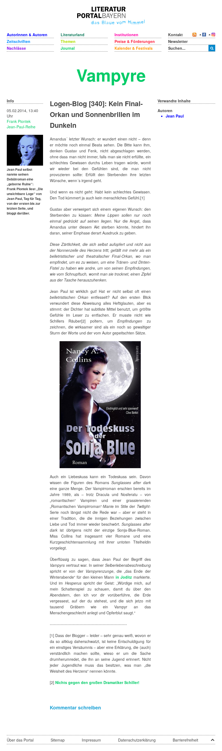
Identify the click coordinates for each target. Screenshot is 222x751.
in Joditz (124, 577)
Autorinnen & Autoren (27, 34)
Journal (68, 48)
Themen (68, 41)
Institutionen (126, 34)
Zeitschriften (18, 41)
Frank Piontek (19, 121)
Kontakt (175, 34)
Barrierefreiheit (185, 740)
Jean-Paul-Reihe (21, 126)
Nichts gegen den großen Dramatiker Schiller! (97, 682)
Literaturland (72, 34)
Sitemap (58, 740)
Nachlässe (16, 48)
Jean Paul (175, 116)
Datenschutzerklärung (137, 740)
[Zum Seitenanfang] (212, 738)
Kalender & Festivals (134, 48)
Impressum (91, 740)
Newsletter (178, 41)
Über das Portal (20, 740)
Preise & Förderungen (135, 41)
